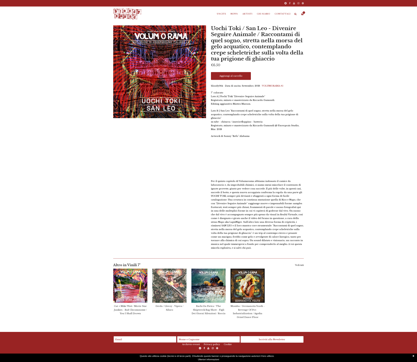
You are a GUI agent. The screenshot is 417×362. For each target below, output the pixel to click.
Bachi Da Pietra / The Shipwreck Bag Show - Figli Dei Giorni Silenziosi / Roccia (208, 310)
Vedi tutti (299, 265)
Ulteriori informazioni (208, 359)
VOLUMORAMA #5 (272, 85)
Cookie (228, 344)
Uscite (221, 14)
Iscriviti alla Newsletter (272, 339)
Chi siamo (263, 14)
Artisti (247, 14)
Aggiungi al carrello (230, 76)
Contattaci (283, 14)
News (234, 14)
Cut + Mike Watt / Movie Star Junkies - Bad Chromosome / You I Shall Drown (130, 310)
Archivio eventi (191, 344)
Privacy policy (212, 344)
